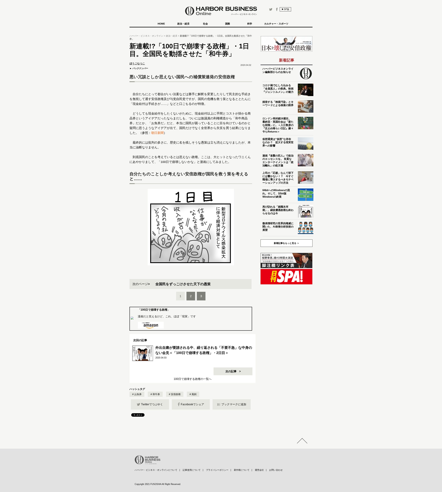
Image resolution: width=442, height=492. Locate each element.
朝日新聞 (157, 133)
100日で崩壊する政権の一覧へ (193, 378)
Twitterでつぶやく (152, 404)
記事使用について (192, 470)
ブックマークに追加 (231, 404)
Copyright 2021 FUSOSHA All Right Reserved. (158, 484)
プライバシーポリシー (217, 470)
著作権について (241, 470)
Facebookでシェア (192, 404)
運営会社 (259, 470)
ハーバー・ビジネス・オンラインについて (156, 470)
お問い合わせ (276, 470)
